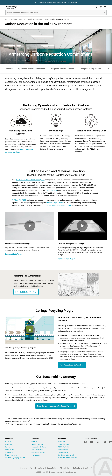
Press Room (9, 450)
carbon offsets (51, 190)
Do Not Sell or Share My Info (82, 468)
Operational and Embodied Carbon (31, 68)
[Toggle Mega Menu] (105, 7)
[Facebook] (85, 442)
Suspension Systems (39, 447)
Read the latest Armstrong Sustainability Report (56, 406)
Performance (36, 455)
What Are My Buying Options (15, 458)
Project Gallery (63, 452)
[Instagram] (104, 442)
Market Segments (11, 455)
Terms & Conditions (37, 468)
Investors (8, 444)
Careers (7, 447)
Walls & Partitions (37, 444)
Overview (9, 68)
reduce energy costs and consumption (56, 205)
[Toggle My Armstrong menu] (96, 7)
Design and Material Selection (62, 68)
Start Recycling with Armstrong (72, 365)
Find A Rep (61, 442)
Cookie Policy (51, 468)
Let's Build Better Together (26, 292)
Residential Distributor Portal (67, 458)
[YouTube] (92, 442)
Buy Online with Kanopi (66, 455)
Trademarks (23, 468)
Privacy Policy (65, 468)
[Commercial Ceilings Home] (11, 7)
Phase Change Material (55, 202)
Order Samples (63, 450)
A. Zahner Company (71, 2)
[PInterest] (98, 442)
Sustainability (9, 452)
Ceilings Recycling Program (90, 68)
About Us (8, 442)
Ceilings (34, 442)
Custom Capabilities (38, 452)
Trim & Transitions (37, 450)
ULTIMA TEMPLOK (19, 200)
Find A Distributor (64, 444)
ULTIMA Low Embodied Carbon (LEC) (30, 180)
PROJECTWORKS (63, 447)
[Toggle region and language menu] (101, 7)
